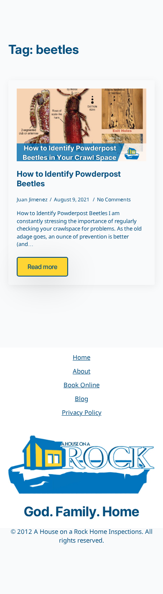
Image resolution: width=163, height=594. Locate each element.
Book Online (81, 385)
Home (81, 358)
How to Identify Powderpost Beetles (69, 179)
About (81, 372)
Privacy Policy (82, 413)
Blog (81, 399)
